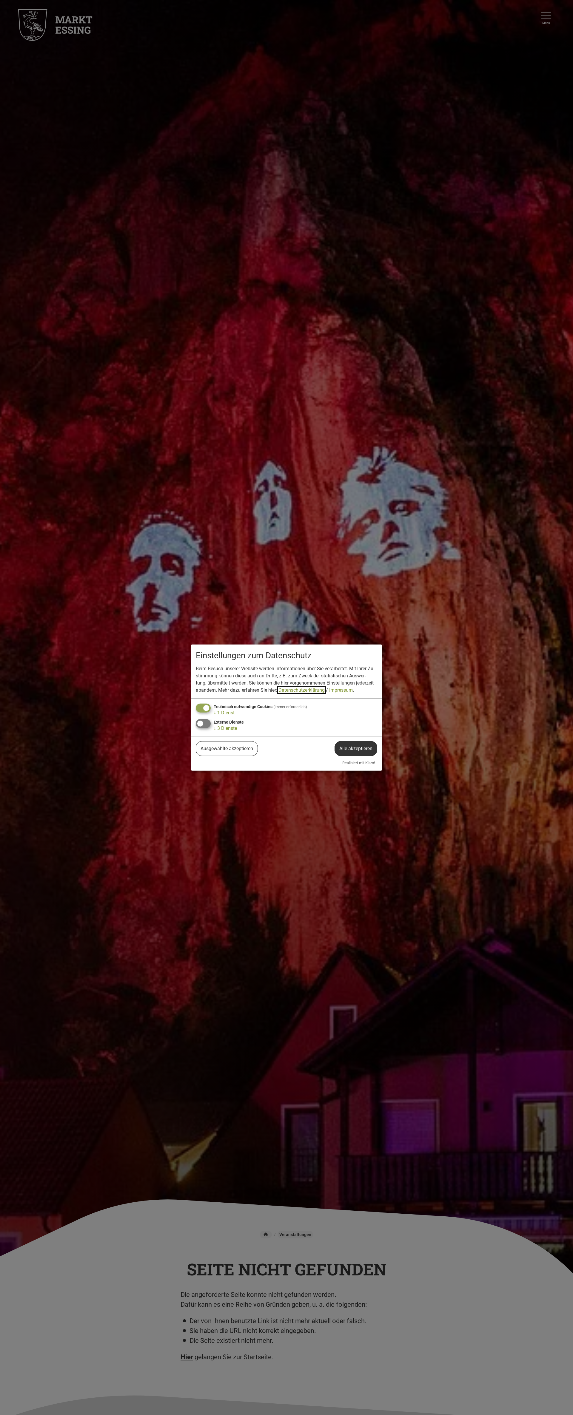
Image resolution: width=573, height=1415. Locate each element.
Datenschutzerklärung (301, 690)
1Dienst (224, 713)
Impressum (341, 690)
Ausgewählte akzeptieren (227, 748)
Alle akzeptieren (355, 748)
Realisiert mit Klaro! (358, 763)
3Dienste (225, 728)
